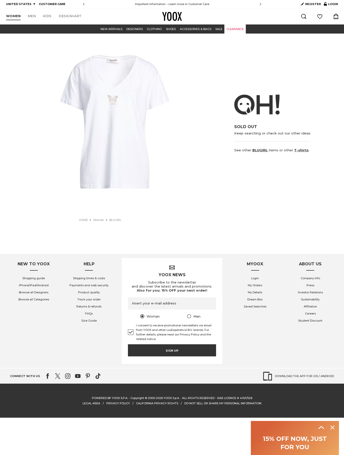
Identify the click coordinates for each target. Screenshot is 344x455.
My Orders (255, 285)
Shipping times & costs (89, 278)
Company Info (310, 278)
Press (310, 285)
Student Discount (310, 320)
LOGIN (331, 5)
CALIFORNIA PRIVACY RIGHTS (157, 403)
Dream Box (255, 299)
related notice (146, 339)
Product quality (89, 292)
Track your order (88, 299)
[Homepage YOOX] (172, 16)
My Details (255, 292)
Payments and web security (89, 285)
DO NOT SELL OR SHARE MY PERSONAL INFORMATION (222, 403)
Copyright (137, 398)
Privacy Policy (189, 334)
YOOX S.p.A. (172, 398)
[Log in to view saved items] (320, 16)
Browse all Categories (33, 299)
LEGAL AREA (91, 403)
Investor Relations (310, 292)
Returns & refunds (88, 306)
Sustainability (310, 299)
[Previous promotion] (83, 4)
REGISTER (313, 4)
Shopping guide (33, 278)
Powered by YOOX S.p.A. (110, 398)
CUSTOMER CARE (52, 4)
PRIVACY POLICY (118, 403)
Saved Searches (255, 306)
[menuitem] (13, 16)
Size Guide (89, 320)
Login (255, 278)
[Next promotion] (260, 4)
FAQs (89, 313)
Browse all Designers (33, 292)
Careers (310, 313)
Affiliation (310, 306)
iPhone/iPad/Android (34, 285)
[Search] (304, 16)
